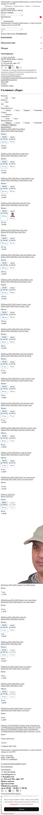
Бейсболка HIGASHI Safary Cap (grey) (15, 710)
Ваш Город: (17, 34)
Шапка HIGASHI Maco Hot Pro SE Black (16, 356)
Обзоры (14, 764)
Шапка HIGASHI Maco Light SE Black (15, 455)
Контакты (22, 764)
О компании (6, 764)
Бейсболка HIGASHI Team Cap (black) (15, 669)
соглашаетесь (14, 804)
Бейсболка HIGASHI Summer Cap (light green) (18, 585)
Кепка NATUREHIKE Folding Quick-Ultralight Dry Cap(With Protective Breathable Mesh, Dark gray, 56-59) (21, 730)
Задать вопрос (6, 76)
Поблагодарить (10, 78)
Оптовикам (36, 6)
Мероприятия (12, 80)
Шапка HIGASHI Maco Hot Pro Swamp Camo (18, 430)
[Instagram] (17, 67)
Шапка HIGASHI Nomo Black (12, 131)
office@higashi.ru (7, 65)
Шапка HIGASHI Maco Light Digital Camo (16, 180)
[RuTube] (13, 67)
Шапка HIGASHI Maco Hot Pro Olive (15, 205)
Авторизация (8, 21)
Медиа (27, 6)
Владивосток (6, 17)
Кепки (3, 127)
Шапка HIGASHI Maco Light (11, 686)
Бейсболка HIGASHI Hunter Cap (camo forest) (18, 602)
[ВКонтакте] (6, 67)
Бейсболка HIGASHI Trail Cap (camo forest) (17, 479)
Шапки (8, 127)
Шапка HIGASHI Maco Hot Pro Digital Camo (17, 257)
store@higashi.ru (8, 774)
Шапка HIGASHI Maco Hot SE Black (14, 331)
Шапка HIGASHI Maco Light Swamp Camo (17, 380)
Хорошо (21, 809)
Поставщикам (7, 766)
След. (5, 742)
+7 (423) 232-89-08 (8, 8)
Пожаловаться (21, 78)
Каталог (4, 34)
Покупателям (18, 6)
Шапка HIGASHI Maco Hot (11, 644)
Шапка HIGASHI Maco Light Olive (14, 156)
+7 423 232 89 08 (8, 772)
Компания (8, 6)
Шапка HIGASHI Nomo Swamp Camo (15, 306)
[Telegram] (2, 67)
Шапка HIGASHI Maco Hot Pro (12, 619)
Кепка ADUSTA (7, 496)
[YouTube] (21, 67)
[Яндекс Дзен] (9, 67)
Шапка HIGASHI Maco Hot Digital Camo (16, 282)
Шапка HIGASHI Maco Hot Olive (13, 232)
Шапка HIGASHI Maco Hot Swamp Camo (16, 405)
